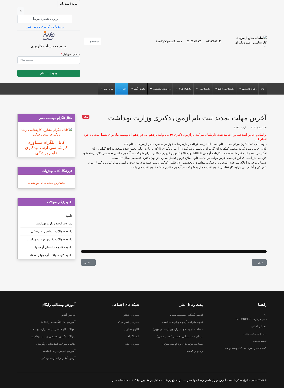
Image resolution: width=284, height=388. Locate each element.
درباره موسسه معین (255, 333)
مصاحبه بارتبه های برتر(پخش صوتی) (182, 343)
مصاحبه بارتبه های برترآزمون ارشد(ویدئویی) (178, 329)
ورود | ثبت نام (68, 3)
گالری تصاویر (131, 329)
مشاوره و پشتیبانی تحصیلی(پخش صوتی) (180, 336)
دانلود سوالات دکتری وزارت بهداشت (49, 239)
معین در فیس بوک (128, 322)
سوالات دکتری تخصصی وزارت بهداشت (53, 336)
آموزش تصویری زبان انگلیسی (58, 351)
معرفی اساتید (259, 326)
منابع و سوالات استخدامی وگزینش (55, 343)
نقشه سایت (260, 340)
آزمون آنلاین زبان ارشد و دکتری (57, 358)
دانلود (68, 215)
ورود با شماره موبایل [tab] (45, 18)
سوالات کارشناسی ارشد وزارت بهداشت (52, 329)
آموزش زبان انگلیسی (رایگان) (58, 322)
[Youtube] (117, 36)
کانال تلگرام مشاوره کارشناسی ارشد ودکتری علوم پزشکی (46, 147)
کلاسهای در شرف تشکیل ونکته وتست (245, 348)
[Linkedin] (117, 41)
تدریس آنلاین (68, 314)
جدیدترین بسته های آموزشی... (46, 182)
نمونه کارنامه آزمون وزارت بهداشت (182, 322)
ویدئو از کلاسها (194, 351)
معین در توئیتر (131, 314)
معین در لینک (131, 343)
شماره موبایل (70, 54)
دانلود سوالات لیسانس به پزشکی (51, 231)
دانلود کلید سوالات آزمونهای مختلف (50, 255)
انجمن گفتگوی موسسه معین (186, 314)
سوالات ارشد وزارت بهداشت (54, 223)
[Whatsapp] (110, 46)
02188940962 (194, 41)
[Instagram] (117, 46)
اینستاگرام (133, 336)
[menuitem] (263, 89)
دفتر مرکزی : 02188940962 (251, 319)
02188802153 (213, 41)
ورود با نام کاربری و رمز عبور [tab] (45, 26)
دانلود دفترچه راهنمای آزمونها (53, 247)
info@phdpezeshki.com (169, 41)
